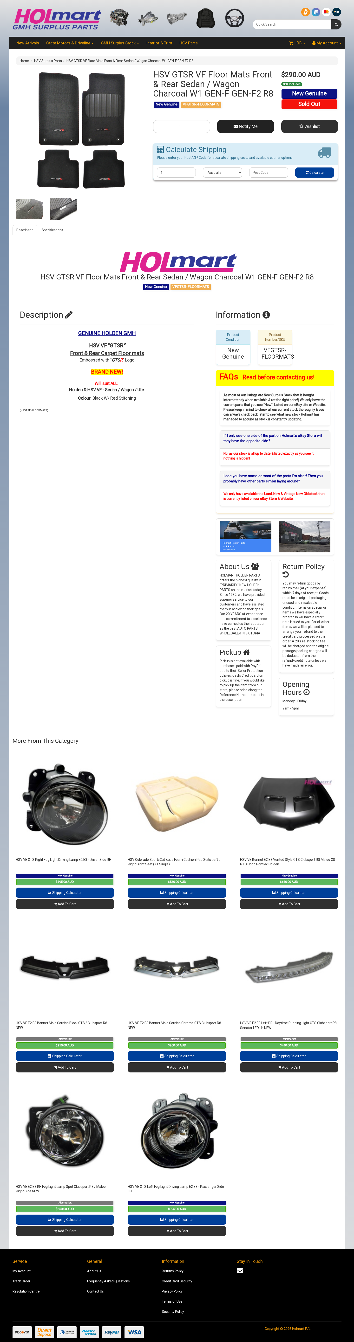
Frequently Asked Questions (108, 1281)
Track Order (21, 1281)
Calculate (316, 172)
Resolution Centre (26, 1291)
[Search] (336, 24)
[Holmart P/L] (57, 18)
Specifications (52, 230)
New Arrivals (27, 43)
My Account (22, 1271)
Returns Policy (173, 1271)
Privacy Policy (172, 1291)
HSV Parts (188, 43)
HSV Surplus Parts (48, 61)
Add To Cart (66, 904)
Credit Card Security (177, 1281)
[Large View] (29, 209)
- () (298, 43)
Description (24, 230)
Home (24, 61)
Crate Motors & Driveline (68, 43)
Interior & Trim (159, 43)
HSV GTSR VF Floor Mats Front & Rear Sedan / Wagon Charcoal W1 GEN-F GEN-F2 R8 (129, 61)
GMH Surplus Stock (119, 43)
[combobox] (292, 24)
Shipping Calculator (67, 893)
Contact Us (95, 1291)
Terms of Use (172, 1301)
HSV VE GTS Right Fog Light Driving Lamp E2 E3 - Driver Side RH (63, 860)
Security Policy (173, 1312)
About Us (94, 1271)
